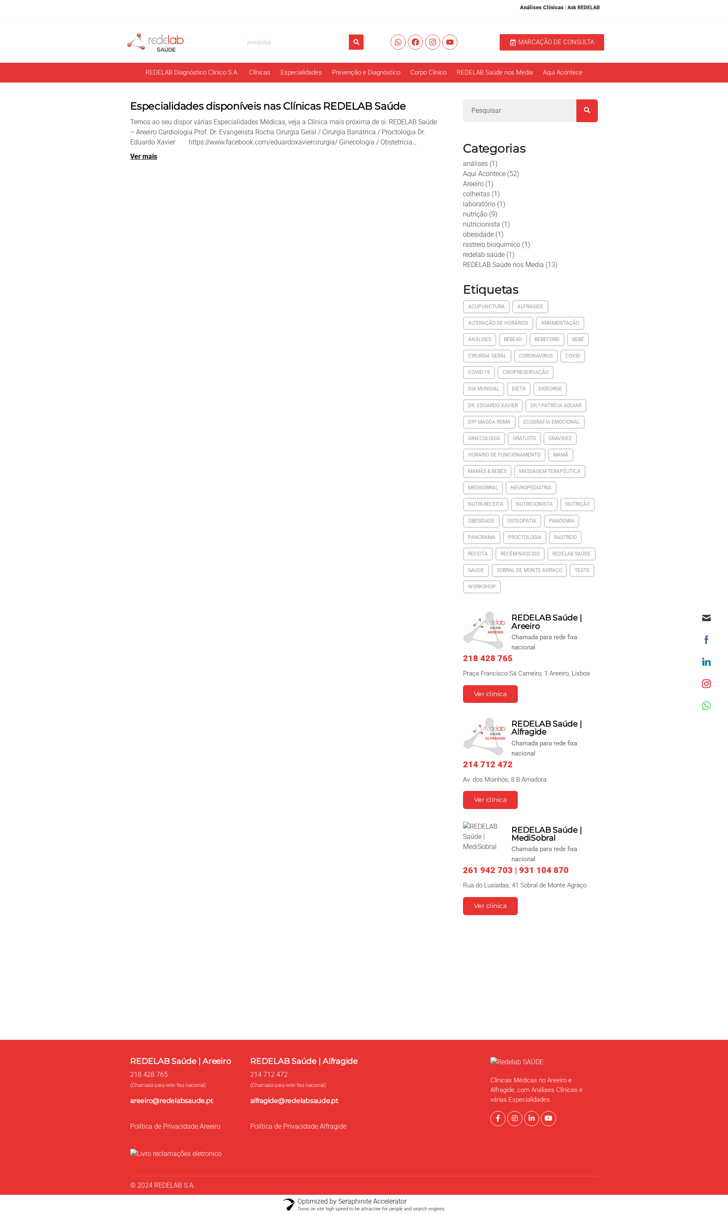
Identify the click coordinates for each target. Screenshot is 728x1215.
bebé (578, 339)
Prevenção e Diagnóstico (366, 72)
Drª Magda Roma (489, 422)
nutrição (475, 214)
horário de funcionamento (504, 455)
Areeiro (473, 184)
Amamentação (560, 323)
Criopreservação (526, 372)
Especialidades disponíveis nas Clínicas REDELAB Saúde (268, 106)
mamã (560, 455)
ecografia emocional (551, 422)
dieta (519, 389)
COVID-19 (479, 372)
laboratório (479, 204)
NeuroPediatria (531, 488)
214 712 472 (269, 1075)
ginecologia (484, 438)
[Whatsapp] (398, 42)
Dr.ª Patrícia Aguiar (555, 406)
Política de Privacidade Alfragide (298, 1126)
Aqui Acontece (563, 72)
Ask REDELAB (583, 8)
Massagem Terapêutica (550, 471)
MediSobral (483, 488)
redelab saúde (484, 255)
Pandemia (561, 521)
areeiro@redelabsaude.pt (171, 1101)
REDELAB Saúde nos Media (495, 72)
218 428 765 (149, 1075)
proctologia (524, 537)
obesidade (478, 234)
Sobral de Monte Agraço (529, 570)
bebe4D (513, 339)
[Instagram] (432, 42)
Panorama (481, 537)
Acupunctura (486, 307)
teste (582, 570)
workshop (482, 587)
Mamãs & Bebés (487, 471)
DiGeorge (550, 389)
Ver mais (143, 156)
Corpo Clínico (428, 72)
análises (475, 164)
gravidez (560, 438)
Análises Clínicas (542, 7)
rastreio (565, 537)
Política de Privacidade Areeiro (175, 1126)
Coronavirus (536, 356)
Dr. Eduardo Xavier (493, 406)
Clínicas (259, 72)
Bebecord (547, 339)
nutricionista (481, 224)
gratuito (524, 438)
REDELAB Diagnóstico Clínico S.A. (192, 72)
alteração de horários (498, 323)
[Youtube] (450, 42)
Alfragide (530, 307)
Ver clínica (490, 694)
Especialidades (301, 72)
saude (476, 570)
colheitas (476, 194)
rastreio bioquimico (491, 244)
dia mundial (483, 389)
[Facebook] (415, 42)
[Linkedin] (531, 1118)
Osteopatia (521, 521)
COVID (572, 356)
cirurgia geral (487, 356)
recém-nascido (520, 554)
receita (478, 554)
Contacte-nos (555, 1007)
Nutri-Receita (485, 504)
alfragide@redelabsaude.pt (294, 1101)
